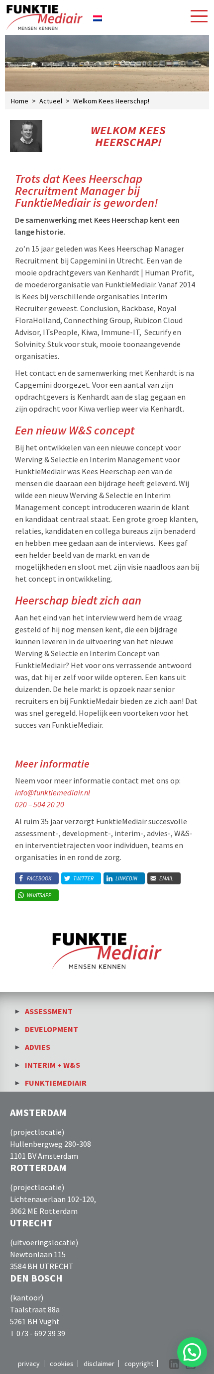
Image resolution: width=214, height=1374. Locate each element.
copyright (138, 1363)
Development (51, 1029)
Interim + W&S (52, 1065)
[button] (192, 1352)
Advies (37, 1047)
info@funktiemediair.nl (52, 792)
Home (19, 100)
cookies (62, 1363)
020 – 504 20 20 (39, 804)
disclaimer (99, 1363)
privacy (29, 1363)
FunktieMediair (56, 1083)
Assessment (49, 1011)
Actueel (50, 100)
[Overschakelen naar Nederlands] (97, 17)
